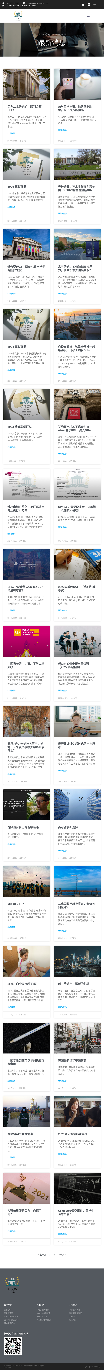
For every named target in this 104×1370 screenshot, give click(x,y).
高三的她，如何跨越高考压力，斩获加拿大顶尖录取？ (75, 268)
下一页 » (62, 1254)
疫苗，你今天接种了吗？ (23, 984)
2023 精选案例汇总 (19, 426)
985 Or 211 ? (15, 903)
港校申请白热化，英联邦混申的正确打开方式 (25, 508)
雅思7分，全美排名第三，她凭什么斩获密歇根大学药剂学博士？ (25, 747)
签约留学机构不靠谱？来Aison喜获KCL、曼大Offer (75, 428)
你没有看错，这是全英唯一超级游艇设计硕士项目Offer (76, 348)
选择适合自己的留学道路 (23, 827)
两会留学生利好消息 (20, 1134)
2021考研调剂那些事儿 (72, 1134)
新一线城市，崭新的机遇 (73, 984)
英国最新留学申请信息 (72, 1060)
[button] (88, 16)
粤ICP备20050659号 (92, 1367)
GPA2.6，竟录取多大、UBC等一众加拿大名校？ (77, 508)
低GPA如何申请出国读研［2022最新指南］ (73, 665)
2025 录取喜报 (16, 186)
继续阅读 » (11, 133)
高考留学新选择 (68, 827)
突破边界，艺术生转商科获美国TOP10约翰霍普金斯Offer (76, 188)
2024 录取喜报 (16, 346)
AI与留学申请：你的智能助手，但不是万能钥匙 (75, 108)
